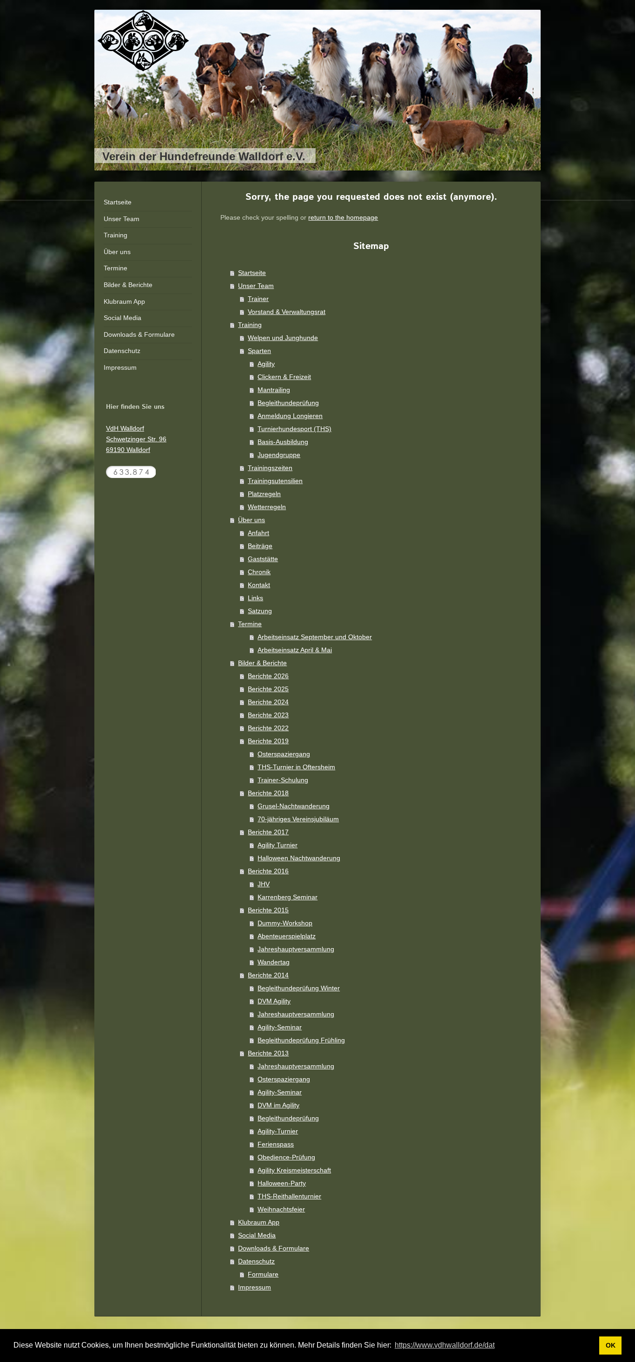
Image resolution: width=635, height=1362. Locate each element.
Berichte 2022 (268, 728)
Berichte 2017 (268, 832)
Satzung (260, 611)
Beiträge (260, 546)
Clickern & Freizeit (284, 376)
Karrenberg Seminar (288, 897)
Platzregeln (264, 494)
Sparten (259, 350)
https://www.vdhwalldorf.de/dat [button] (445, 1345)
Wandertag (274, 962)
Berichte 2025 (268, 689)
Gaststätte (263, 559)
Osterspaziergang (284, 754)
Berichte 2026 (268, 676)
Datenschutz (256, 1261)
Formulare (263, 1274)
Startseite (252, 272)
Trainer (258, 298)
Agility (266, 363)
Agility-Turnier (278, 1131)
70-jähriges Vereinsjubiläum (298, 819)
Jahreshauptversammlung (296, 949)
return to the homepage (343, 217)
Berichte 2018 (268, 793)
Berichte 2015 (268, 910)
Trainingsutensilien (275, 481)
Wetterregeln (267, 507)
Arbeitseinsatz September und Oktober (315, 637)
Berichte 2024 (268, 702)
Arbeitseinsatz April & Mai (295, 650)
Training (250, 324)
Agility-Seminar (280, 1027)
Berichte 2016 (268, 871)
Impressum (254, 1287)
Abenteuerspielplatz (287, 936)
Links (255, 598)
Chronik (259, 572)
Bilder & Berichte (262, 663)
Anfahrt (258, 533)
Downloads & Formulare (273, 1248)
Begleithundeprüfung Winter (299, 988)
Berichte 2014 (268, 975)
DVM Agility (274, 1001)
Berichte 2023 (268, 715)
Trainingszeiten (270, 467)
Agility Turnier (278, 845)
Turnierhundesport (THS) (294, 428)
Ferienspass (276, 1144)
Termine (250, 624)
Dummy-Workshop (285, 923)
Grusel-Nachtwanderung (294, 806)
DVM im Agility (278, 1105)
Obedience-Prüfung (286, 1157)
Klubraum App (258, 1222)
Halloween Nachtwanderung (299, 858)
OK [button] (610, 1345)
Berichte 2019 (268, 741)
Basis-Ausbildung (283, 441)
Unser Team (256, 285)
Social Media (257, 1235)
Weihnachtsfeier (281, 1209)
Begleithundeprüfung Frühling (301, 1040)
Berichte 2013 (268, 1053)
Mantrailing (274, 389)
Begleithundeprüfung (288, 402)
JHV (264, 884)
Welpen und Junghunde (283, 337)
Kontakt (259, 585)
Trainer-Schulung (283, 780)
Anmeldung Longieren (290, 415)
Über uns (251, 520)
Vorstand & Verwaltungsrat (286, 311)
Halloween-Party (282, 1183)
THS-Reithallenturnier (289, 1196)
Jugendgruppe (279, 454)
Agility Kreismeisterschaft (294, 1170)
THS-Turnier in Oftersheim (296, 767)
